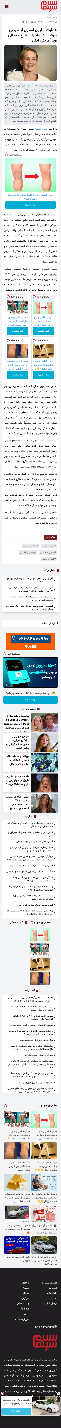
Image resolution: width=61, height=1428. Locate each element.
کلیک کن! (16, 1411)
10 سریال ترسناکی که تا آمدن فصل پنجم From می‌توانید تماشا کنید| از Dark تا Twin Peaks (32, 1075)
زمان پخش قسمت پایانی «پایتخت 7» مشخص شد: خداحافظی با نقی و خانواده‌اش (30, 912)
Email (32, 22)
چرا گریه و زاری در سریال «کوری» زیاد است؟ (33, 1082)
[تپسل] (6, 155)
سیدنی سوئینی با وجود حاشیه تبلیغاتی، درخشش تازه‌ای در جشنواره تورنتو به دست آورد (31, 589)
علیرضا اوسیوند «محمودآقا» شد (39, 1055)
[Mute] (11, 685)
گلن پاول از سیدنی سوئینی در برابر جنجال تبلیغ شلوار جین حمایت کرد (29, 580)
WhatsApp (29, 22)
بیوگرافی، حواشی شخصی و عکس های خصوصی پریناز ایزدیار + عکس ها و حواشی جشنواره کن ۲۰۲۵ (30, 858)
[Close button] (58, 1393)
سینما (26, 1288)
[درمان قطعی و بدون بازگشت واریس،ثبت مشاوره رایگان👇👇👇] (40, 964)
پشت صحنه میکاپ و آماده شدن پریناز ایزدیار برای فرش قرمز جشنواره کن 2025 (30, 888)
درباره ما (53, 1288)
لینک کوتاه (50, 537)
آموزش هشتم (22, 1319)
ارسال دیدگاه (48, 623)
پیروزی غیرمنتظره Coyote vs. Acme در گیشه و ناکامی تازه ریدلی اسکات (31, 1008)
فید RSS (24, 1309)
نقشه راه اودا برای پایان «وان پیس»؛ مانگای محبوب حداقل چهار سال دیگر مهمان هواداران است (30, 1090)
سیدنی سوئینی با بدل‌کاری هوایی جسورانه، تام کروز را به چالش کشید (17, 742)
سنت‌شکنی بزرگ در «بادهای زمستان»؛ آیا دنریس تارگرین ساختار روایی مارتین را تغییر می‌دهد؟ (31, 1048)
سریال (48, 17)
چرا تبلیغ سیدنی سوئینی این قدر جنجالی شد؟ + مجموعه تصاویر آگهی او (31, 598)
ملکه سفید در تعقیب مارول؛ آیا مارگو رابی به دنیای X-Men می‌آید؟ (17, 781)
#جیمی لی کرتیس (28, 552)
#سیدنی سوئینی (30, 546)
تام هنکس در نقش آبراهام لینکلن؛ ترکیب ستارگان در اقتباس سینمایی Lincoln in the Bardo (30, 999)
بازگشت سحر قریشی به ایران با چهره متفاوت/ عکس (29, 871)
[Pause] (7, 685)
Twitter (23, 22)
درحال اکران (51, 1304)
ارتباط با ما (52, 1293)
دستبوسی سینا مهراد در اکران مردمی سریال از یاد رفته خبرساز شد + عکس (31, 897)
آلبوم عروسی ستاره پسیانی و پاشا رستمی (34, 841)
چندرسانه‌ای (23, 1304)
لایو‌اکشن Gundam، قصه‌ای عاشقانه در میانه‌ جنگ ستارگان (18, 760)
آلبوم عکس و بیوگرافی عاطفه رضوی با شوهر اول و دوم (30, 834)
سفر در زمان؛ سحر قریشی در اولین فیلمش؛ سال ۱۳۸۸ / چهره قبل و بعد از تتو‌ (31, 849)
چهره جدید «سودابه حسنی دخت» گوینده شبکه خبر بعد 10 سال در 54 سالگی (30, 825)
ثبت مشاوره (30, 205)
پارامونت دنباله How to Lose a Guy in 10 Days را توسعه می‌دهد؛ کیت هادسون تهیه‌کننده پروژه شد (16, 724)
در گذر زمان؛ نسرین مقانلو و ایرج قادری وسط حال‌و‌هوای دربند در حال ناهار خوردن (33, 879)
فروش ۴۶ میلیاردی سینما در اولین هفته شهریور (31, 1025)
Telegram (26, 22)
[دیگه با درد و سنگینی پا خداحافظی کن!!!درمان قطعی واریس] (40, 978)
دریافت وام (30, 700)
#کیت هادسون (49, 559)
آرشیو (54, 1298)
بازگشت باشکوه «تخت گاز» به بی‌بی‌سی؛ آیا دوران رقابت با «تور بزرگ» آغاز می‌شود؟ (31, 1032)
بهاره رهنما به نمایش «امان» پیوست (36, 1040)
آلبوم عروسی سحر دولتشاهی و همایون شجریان (31, 865)
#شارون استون (49, 546)
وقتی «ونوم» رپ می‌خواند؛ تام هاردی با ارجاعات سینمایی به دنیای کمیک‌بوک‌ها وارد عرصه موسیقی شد (30, 1064)
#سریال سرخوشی (48, 552)
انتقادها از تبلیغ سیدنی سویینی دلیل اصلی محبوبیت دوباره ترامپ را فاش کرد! (29, 607)
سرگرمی (25, 1298)
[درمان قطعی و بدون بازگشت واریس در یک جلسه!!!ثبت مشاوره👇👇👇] (40, 949)
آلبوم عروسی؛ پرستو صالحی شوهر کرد (36, 905)
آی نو (26, 1314)
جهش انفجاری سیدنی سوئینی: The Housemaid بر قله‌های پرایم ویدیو (17, 803)
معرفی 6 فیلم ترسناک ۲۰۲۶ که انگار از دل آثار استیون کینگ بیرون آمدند (33, 1017)
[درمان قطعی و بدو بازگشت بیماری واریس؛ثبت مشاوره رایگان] (40, 934)
